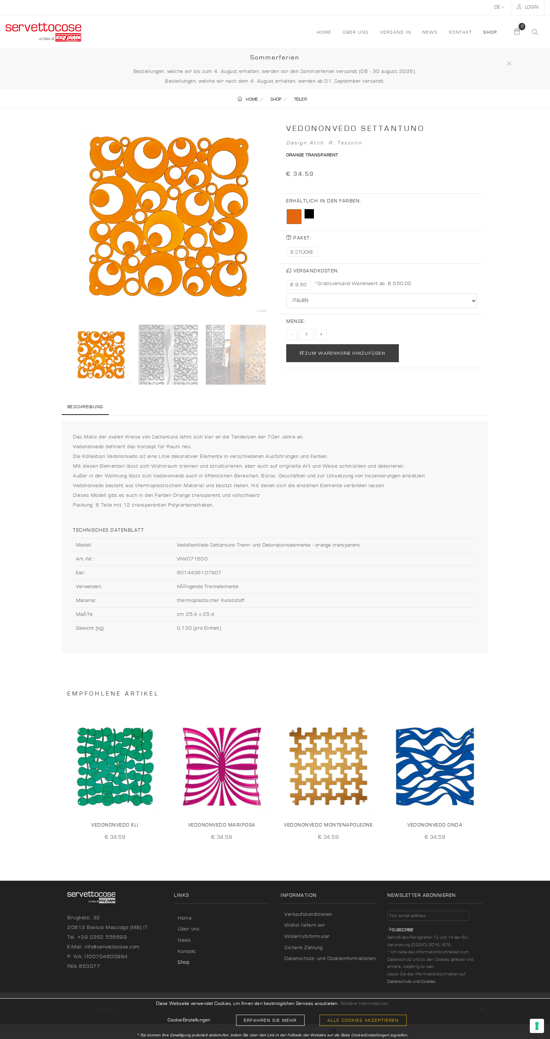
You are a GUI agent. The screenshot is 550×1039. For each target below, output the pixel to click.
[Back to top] (529, 1018)
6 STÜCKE (302, 252)
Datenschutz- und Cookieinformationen (330, 958)
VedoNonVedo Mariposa (222, 825)
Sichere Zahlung (303, 947)
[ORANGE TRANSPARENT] (294, 216)
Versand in (395, 32)
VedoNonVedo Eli (115, 825)
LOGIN (530, 7)
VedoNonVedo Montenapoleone (328, 825)
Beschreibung (85, 406)
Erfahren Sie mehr (270, 1020)
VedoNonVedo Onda (434, 825)
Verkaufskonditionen (308, 914)
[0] (517, 32)
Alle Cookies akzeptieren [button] (363, 1020)
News (430, 32)
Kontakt (460, 32)
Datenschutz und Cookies (411, 981)
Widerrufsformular (307, 936)
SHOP (276, 99)
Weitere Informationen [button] (364, 1003)
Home (185, 918)
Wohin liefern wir (305, 925)
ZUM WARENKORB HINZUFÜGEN (345, 353)
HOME (324, 32)
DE (497, 7)
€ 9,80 (298, 284)
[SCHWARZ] (309, 214)
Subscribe (402, 930)
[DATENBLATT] (156, 804)
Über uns (356, 32)
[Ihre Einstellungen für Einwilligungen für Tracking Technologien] (537, 1026)
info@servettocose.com (112, 947)
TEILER (300, 99)
